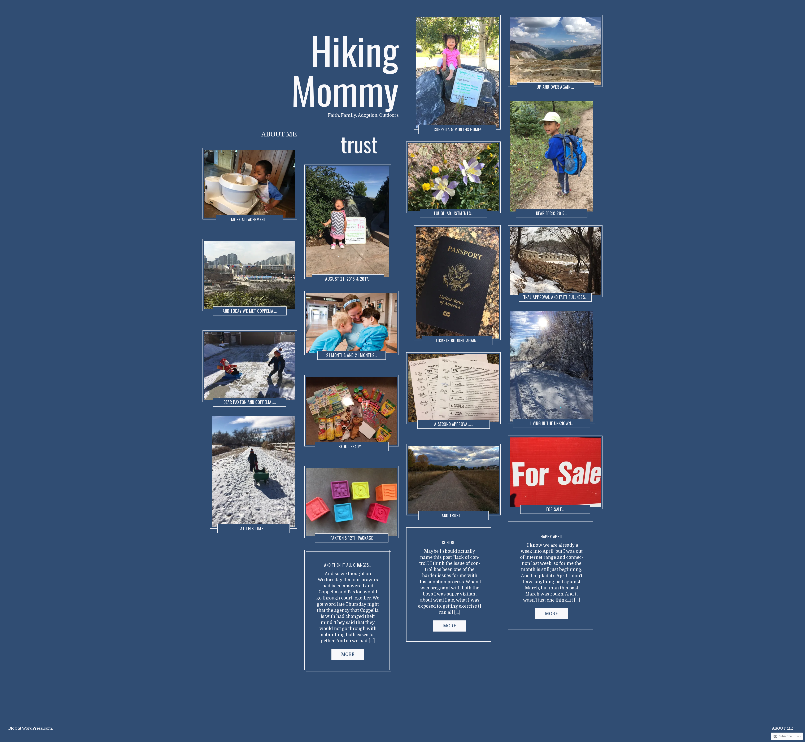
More (347, 654)
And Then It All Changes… (347, 565)
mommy (225, 220)
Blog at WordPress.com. (30, 728)
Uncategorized (426, 536)
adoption (524, 423)
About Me (279, 134)
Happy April (551, 536)
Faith (225, 529)
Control (449, 542)
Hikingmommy (247, 220)
